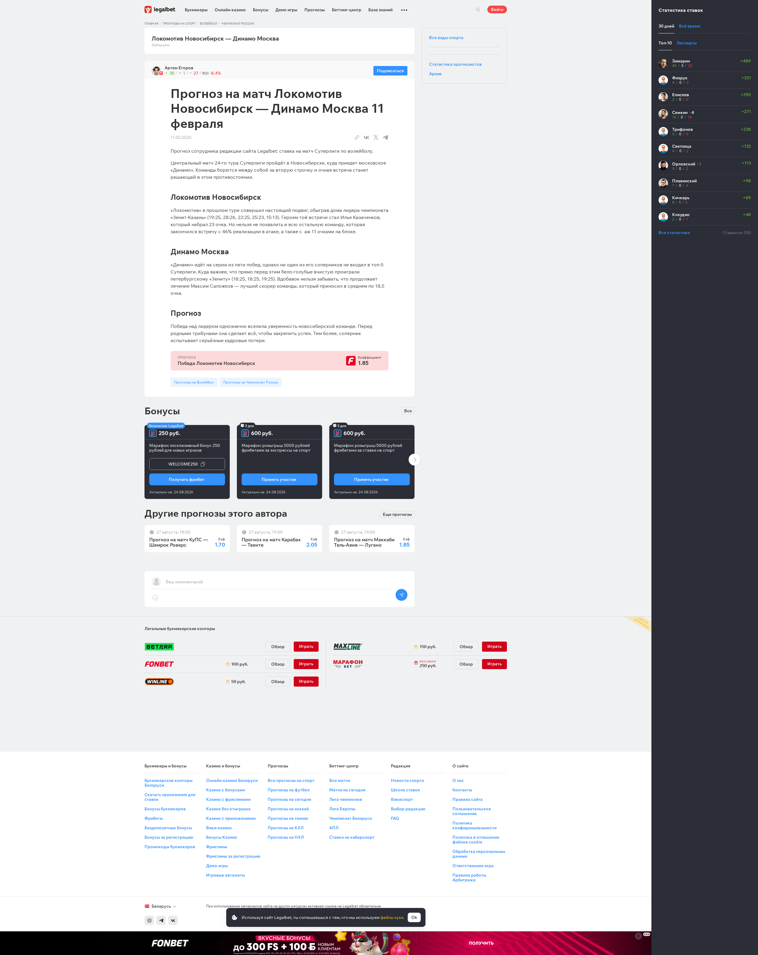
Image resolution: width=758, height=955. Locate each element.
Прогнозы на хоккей (288, 808)
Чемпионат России (237, 23)
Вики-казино (219, 827)
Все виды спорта (446, 37)
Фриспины (216, 846)
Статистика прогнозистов (455, 64)
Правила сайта (467, 799)
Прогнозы (314, 9)
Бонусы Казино (221, 837)
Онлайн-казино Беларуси (232, 780)
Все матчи (339, 780)
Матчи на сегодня (347, 790)
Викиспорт (402, 799)
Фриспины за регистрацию (233, 856)
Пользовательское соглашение (471, 811)
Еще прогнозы (397, 514)
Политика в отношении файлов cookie (475, 840)
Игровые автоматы (225, 875)
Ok (414, 917)
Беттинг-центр (346, 9)
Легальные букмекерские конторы (179, 628)
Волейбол (208, 23)
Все (408, 410)
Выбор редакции (408, 808)
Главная (151, 23)
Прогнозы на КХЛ (285, 827)
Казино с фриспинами (228, 799)
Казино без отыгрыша (228, 808)
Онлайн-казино (230, 9)
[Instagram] (149, 920)
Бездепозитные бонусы (168, 827)
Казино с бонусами (225, 790)
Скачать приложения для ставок (169, 797)
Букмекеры (196, 9)
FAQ (395, 818)
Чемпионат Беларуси (350, 818)
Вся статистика (674, 232)
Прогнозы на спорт (179, 23)
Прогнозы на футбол (289, 790)
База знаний (380, 9)
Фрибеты (153, 818)
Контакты (462, 790)
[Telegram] (161, 920)
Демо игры (286, 9)
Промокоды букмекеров (169, 846)
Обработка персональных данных (478, 854)
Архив (435, 73)
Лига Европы (342, 808)
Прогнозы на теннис (288, 818)
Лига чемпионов (345, 799)
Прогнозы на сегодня (289, 799)
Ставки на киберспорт (352, 837)
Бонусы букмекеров (165, 808)
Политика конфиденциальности (474, 825)
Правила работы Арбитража (469, 877)
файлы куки (391, 917)
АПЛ (333, 827)
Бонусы (260, 9)
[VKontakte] (173, 920)
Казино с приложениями (231, 818)
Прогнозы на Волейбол (194, 382)
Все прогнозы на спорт (291, 780)
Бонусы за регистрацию (168, 837)
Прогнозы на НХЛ (286, 837)
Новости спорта (407, 780)
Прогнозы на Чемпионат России (250, 382)
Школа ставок (405, 790)
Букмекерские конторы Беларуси (168, 783)
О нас (458, 780)
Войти (497, 9)
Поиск (478, 9)
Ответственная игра (473, 865)
